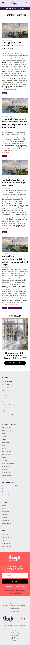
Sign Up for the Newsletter (15, 8)
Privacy (15, 630)
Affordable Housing (7, 414)
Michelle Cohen (8, 51)
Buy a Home (5, 520)
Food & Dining (6, 396)
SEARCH (27, 3)
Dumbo (4, 457)
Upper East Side (6, 430)
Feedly (16, 638)
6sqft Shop (5, 390)
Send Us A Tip (6, 543)
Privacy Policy (18, 592)
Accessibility (15, 635)
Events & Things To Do (8, 393)
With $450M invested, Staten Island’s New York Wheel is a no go (13, 45)
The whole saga (7, 229)
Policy (4, 93)
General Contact (6, 546)
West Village (5, 442)
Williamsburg (5, 466)
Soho (3, 445)
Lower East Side (6, 451)
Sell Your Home (6, 523)
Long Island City (6, 472)
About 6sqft (5, 534)
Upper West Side (7, 427)
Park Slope (5, 460)
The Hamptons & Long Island (10, 486)
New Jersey (5, 492)
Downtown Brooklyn (8, 463)
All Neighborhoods (7, 475)
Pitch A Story (5, 540)
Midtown (4, 436)
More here (5, 152)
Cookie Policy (15, 633)
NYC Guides (5, 387)
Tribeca (4, 448)
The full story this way (10, 304)
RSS (16, 640)
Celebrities (5, 399)
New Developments (8, 384)
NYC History (5, 402)
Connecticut (5, 495)
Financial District (6, 454)
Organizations (6, 511)
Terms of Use (8, 592)
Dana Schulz (7, 188)
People (4, 505)
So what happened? (9, 90)
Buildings (4, 517)
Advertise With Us (7, 537)
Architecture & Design (8, 405)
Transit (3, 417)
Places (4, 508)
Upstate (4, 489)
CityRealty (21, 603)
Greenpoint (5, 469)
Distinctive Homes (7, 381)
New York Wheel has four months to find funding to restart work (14, 182)
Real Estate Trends (15, 307)
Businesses (5, 514)
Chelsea (4, 439)
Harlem (4, 433)
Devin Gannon (8, 130)
